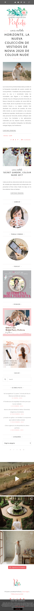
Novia (13, 30)
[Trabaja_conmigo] (17, 260)
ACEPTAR (18, 609)
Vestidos (20, 30)
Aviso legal (25, 591)
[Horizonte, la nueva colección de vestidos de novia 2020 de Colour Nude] (17, 71)
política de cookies (20, 606)
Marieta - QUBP (7, 135)
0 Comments (27, 140)
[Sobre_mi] (17, 228)
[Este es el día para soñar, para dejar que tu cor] (17, 513)
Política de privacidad (17, 594)
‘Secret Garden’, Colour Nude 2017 (17, 173)
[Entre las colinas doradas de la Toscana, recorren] (17, 478)
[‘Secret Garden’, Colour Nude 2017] (17, 157)
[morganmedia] (17, 587)
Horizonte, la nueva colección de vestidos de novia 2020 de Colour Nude (17, 45)
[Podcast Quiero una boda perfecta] (17, 298)
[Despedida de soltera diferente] (17, 335)
